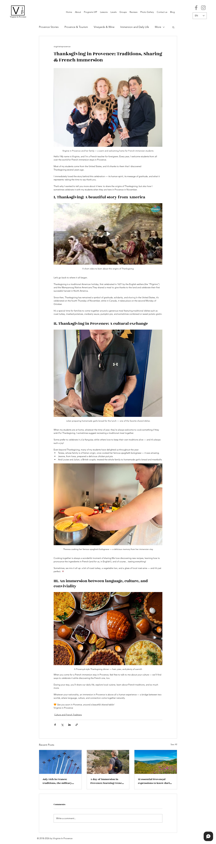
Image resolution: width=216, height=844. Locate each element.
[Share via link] (76, 724)
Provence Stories (49, 27)
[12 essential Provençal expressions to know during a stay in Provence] (155, 762)
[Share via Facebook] (55, 724)
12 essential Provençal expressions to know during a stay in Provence (155, 781)
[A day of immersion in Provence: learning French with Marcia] (108, 762)
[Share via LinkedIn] (69, 724)
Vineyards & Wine (104, 27)
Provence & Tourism (76, 27)
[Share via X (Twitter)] (62, 724)
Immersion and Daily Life (134, 27)
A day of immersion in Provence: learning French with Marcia (107, 781)
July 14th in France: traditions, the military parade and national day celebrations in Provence (58, 781)
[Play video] (108, 233)
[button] (173, 27)
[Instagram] (203, 8)
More (158, 27)
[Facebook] (196, 8)
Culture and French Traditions (68, 714)
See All (174, 744)
